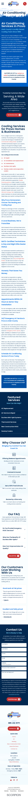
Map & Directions (14, 762)
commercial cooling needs (8, 141)
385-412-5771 (14, 723)
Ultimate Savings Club (7, 192)
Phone (3, 653)
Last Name (5, 648)
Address (4, 663)
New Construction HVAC (14, 744)
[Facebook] (17, 780)
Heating (14, 741)
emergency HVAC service (13, 330)
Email (3, 658)
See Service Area (12, 115)
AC (14, 739)
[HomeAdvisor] (14, 780)
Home (14, 736)
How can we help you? (8, 672)
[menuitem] (6, 791)
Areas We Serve (14, 746)
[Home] (13, 3)
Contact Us (12, 728)
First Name (5, 644)
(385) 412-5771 (11, 73)
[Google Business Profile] (11, 780)
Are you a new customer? (8, 667)
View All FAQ (12, 556)
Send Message (12, 699)
